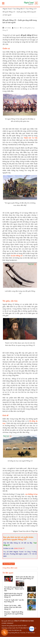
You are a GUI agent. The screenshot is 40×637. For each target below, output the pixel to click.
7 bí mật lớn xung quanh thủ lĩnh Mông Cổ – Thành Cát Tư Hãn (14, 589)
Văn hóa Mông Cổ (9, 563)
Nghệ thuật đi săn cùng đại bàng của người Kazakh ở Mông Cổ (13, 595)
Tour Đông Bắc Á (26, 28)
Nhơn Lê (16, 28)
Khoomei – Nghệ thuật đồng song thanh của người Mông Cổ (13, 613)
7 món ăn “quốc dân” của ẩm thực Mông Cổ (14, 601)
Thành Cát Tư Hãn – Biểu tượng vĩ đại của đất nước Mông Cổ (13, 607)
